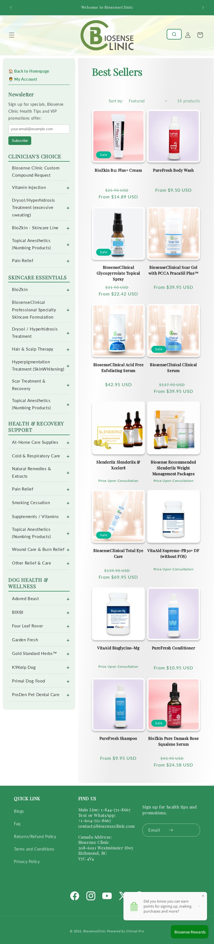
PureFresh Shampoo (118, 738)
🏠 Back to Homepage (28, 71)
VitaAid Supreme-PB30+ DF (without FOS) (173, 553)
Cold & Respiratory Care (36, 455)
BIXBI (17, 612)
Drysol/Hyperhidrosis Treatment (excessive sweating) (33, 207)
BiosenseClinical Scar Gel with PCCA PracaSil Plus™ (173, 270)
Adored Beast (25, 598)
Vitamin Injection (29, 187)
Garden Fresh (25, 639)
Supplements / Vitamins (35, 516)
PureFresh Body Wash (173, 170)
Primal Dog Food (28, 681)
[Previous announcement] (11, 7)
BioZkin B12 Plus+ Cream (118, 170)
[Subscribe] (171, 830)
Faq (17, 823)
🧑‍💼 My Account (22, 79)
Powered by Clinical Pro (125, 931)
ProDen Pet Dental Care (35, 694)
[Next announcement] (203, 7)
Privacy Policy (27, 861)
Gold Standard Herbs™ (34, 653)
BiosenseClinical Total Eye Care (118, 553)
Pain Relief (22, 260)
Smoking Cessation (31, 502)
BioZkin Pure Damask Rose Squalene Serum (173, 741)
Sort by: (116, 100)
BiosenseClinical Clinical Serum (173, 367)
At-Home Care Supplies (35, 442)
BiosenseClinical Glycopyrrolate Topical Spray (118, 273)
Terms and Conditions (34, 849)
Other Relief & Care (31, 563)
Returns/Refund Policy (35, 836)
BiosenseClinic (94, 931)
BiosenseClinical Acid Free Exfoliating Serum (118, 367)
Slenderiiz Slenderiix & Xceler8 (118, 464)
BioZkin (20, 289)
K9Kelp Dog (24, 667)
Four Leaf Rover (27, 625)
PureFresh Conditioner (173, 647)
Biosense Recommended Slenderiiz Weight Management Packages (173, 467)
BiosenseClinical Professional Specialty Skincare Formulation (34, 309)
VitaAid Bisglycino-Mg (118, 647)
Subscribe (20, 141)
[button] (12, 35)
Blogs (19, 811)
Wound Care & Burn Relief (38, 549)
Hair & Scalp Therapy (33, 349)
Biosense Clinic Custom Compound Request (35, 172)
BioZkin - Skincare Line (35, 227)
